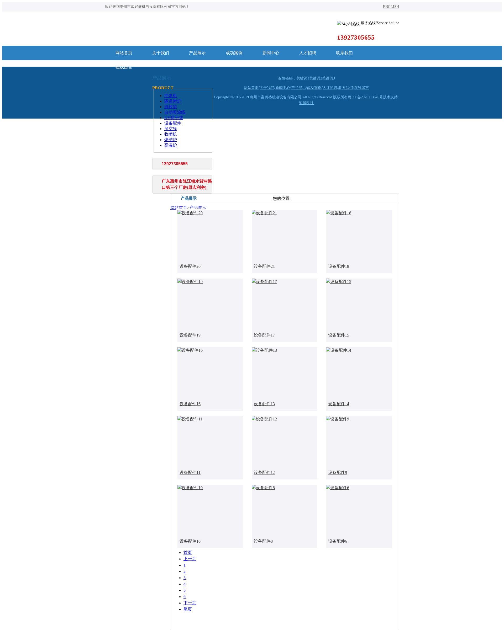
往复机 (170, 95)
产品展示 (197, 53)
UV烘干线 (173, 117)
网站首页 (124, 53)
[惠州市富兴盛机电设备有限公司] (216, 27)
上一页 (189, 559)
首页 (187, 552)
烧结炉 (170, 139)
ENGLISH (391, 7)
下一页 (189, 603)
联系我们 (344, 53)
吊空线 (170, 128)
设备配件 (172, 123)
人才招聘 (307, 53)
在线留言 (124, 67)
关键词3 (328, 78)
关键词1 (302, 78)
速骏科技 (306, 103)
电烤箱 (170, 106)
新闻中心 (270, 53)
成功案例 (234, 53)
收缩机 (170, 134)
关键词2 (315, 78)
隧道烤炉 (172, 101)
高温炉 (170, 145)
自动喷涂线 (174, 112)
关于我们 (160, 53)
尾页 (187, 609)
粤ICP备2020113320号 (365, 97)
